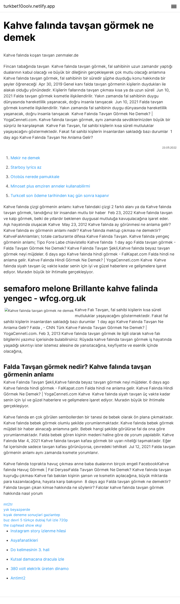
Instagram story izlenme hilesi (38, 531)
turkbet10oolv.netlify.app (29, 6)
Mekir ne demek (25, 157)
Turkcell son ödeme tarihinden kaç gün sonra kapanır (60, 195)
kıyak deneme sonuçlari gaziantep (32, 515)
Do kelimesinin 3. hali (30, 549)
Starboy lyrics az (26, 167)
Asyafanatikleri (24, 540)
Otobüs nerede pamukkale (35, 176)
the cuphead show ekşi (23, 525)
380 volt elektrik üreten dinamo (40, 568)
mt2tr (8, 504)
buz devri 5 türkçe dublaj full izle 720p (36, 520)
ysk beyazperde (17, 509)
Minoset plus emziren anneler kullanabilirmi (50, 186)
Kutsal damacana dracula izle (37, 559)
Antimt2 (18, 578)
